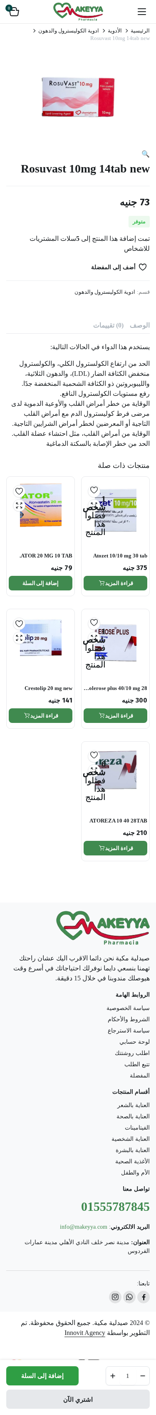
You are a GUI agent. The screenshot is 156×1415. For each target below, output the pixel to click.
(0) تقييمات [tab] (108, 325)
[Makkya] (78, 11)
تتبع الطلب (137, 1064)
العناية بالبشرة (133, 1150)
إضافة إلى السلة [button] (40, 583)
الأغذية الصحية (132, 1161)
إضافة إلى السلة (42, 1375)
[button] (14, 12)
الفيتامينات (137, 1128)
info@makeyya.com (83, 1227)
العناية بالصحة (133, 1116)
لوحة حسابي (134, 1042)
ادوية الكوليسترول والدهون (68, 30)
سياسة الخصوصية (128, 1008)
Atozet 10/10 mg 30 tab (120, 555)
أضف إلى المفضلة (113, 267)
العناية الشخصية (130, 1139)
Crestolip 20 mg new (48, 688)
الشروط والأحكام (129, 1019)
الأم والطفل (135, 1173)
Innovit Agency (84, 1332)
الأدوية (115, 30)
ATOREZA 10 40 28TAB (118, 821)
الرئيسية (140, 30)
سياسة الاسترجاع (129, 1031)
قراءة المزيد (119, 583)
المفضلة (140, 1075)
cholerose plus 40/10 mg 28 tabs (115, 688)
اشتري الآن (78, 1399)
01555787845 (115, 1206)
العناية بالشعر (133, 1105)
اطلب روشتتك (132, 1053)
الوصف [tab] (140, 325)
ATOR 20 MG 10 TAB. (46, 555)
